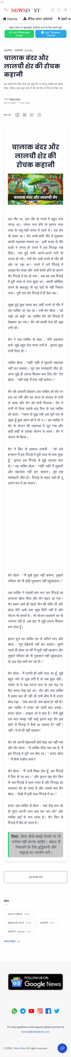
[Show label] (12, 941)
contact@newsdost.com (35, 1031)
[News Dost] (14, 98)
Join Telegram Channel (52, 34)
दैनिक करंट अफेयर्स (40, 18)
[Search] (59, 10)
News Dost (20, 1048)
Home (12, 18)
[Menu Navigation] (6, 10)
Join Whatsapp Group (20, 34)
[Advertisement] (35, 529)
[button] (52, 10)
